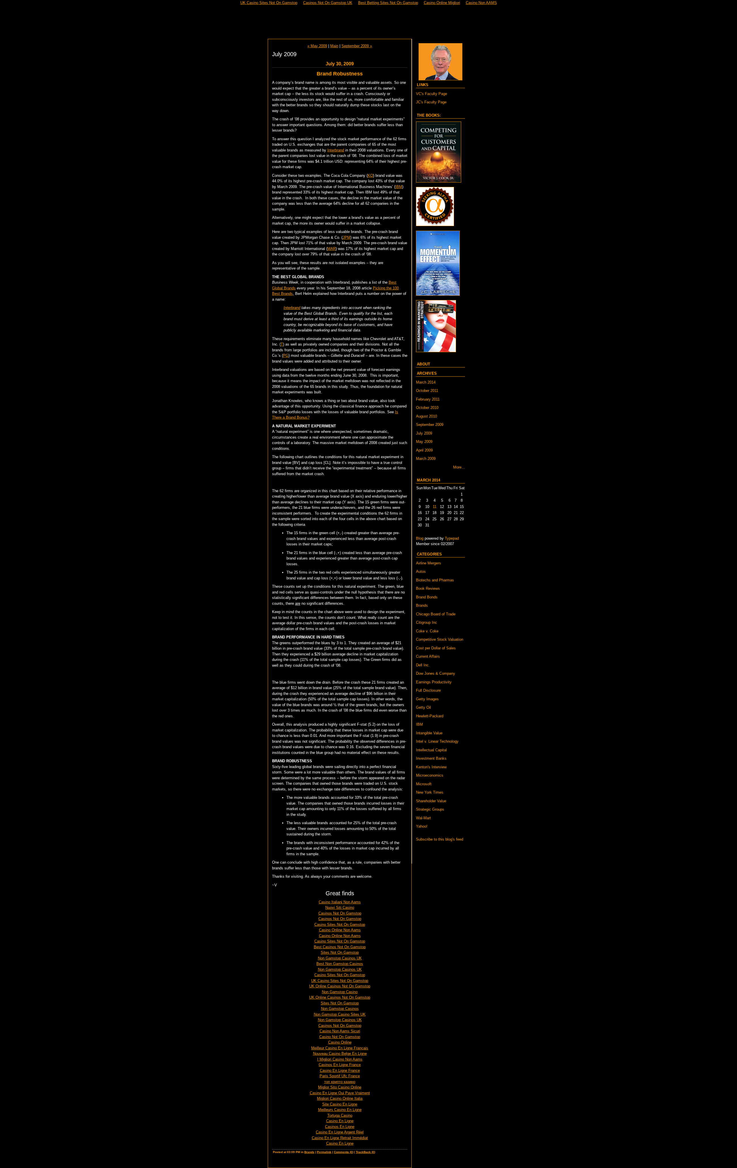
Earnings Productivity (434, 682)
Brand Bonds (427, 597)
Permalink (324, 1152)
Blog (419, 538)
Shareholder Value (431, 801)
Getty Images (427, 699)
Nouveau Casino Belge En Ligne (340, 1053)
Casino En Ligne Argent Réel (340, 1132)
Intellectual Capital (431, 750)
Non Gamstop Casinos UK (340, 958)
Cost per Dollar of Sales (436, 648)
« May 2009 (317, 46)
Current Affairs (428, 656)
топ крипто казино (339, 1082)
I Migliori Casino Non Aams (339, 1059)
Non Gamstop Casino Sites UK (340, 1014)
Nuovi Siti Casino (339, 907)
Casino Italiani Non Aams (340, 902)
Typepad (452, 538)
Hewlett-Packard (429, 716)
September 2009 (429, 424)
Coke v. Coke (427, 631)
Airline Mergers (428, 563)
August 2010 (426, 416)
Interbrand (335, 150)
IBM (398, 187)
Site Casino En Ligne (339, 1104)
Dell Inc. (423, 665)
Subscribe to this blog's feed (439, 839)
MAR (331, 249)
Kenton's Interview (431, 767)
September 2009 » (356, 46)
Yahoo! (422, 826)
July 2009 (424, 433)
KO (370, 175)
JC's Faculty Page (431, 102)
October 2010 (427, 407)
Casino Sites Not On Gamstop (339, 924)
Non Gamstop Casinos (340, 1008)
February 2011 (428, 399)
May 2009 (424, 441)
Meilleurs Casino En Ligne (340, 1110)
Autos (421, 571)
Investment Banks (431, 758)
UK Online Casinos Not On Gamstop (339, 986)
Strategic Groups (430, 809)
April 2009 (424, 450)
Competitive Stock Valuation (439, 639)
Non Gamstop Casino (340, 992)
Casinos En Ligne (339, 1127)
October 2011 (427, 390)
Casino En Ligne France (340, 1070)
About (423, 364)
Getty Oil (423, 707)
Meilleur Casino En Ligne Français (339, 1048)
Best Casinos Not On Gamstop (340, 947)
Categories (429, 554)
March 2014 (426, 382)
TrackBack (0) (365, 1152)
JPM (346, 237)
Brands (309, 1152)
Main (334, 46)
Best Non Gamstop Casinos (339, 964)
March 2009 (426, 458)
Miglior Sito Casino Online (339, 1087)
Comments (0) (343, 1152)
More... (459, 467)
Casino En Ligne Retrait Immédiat (340, 1138)
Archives (427, 373)
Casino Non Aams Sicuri (340, 1031)
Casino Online (340, 1042)
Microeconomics (429, 775)
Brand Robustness (340, 74)
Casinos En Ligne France (340, 1065)
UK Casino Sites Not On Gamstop (339, 981)
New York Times (429, 792)
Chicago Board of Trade (435, 614)
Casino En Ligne (340, 1121)
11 (434, 507)
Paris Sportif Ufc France (340, 1076)
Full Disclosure (428, 690)
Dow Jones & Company (435, 673)
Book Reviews (428, 588)
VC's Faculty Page (431, 94)
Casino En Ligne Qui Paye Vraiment (340, 1093)
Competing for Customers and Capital (368, 22)
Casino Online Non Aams (340, 930)
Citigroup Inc (426, 622)
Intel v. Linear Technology (437, 741)
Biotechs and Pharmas (435, 580)
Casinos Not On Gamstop (339, 913)
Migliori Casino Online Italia (339, 1098)
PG (285, 355)
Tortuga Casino (339, 1115)
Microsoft (424, 784)
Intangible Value (429, 733)
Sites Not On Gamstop (340, 952)
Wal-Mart (423, 818)
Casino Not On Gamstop (339, 1037)
